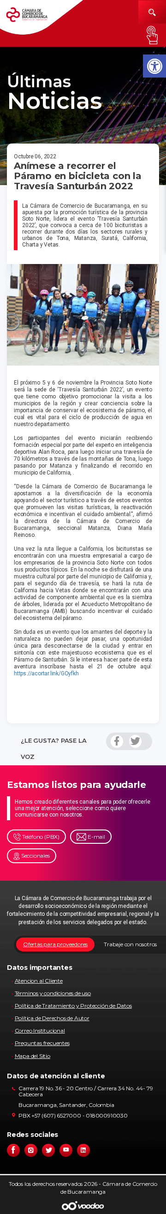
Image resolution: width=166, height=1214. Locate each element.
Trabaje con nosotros (130, 944)
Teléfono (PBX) (40, 836)
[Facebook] (117, 741)
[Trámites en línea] (152, 35)
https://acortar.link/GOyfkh (46, 673)
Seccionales (35, 855)
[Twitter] (135, 741)
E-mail (95, 836)
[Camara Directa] (33, 17)
